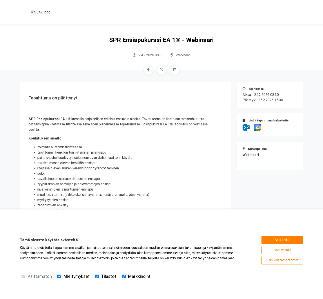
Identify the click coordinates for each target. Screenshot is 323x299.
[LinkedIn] (174, 70)
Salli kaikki (282, 240)
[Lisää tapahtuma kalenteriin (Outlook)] (246, 127)
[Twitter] (161, 70)
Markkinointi (139, 276)
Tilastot (108, 276)
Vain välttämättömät (282, 260)
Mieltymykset (76, 276)
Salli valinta (282, 250)
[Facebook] (148, 70)
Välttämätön (39, 276)
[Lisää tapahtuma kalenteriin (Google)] (257, 127)
